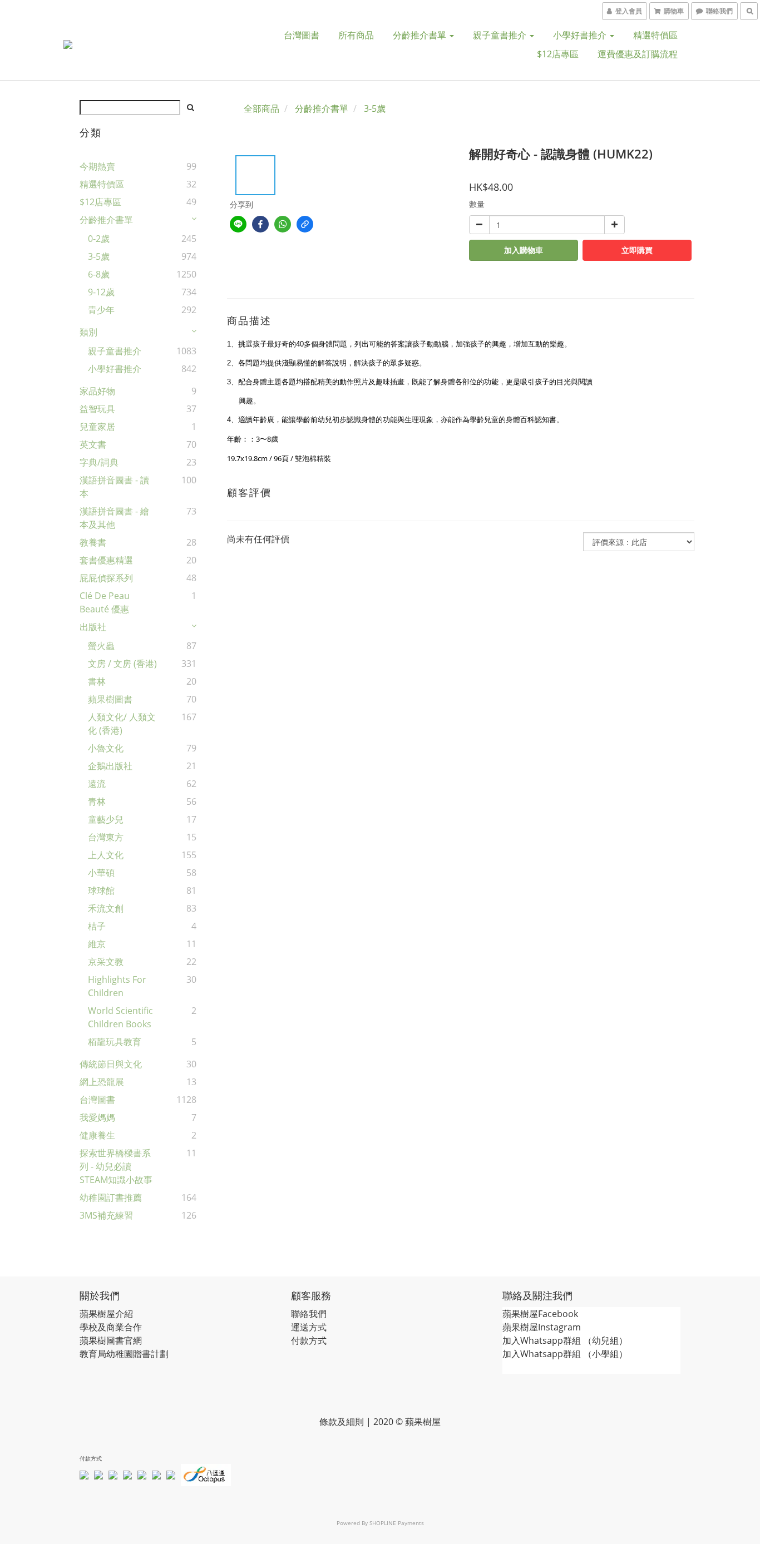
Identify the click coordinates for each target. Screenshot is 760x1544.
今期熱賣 (97, 166)
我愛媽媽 (97, 1117)
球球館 (101, 890)
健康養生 (97, 1135)
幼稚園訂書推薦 (111, 1197)
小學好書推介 (581, 35)
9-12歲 (101, 292)
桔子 (97, 926)
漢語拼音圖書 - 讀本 (114, 486)
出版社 (93, 627)
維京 (97, 944)
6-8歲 (99, 274)
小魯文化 (106, 748)
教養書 (93, 542)
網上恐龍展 (102, 1082)
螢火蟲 (101, 646)
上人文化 (106, 855)
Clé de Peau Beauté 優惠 (105, 602)
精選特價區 (655, 35)
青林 (97, 801)
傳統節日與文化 (111, 1064)
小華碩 (101, 873)
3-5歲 (99, 256)
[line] (238, 224)
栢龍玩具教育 (114, 1042)
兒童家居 (97, 426)
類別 (88, 332)
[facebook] (260, 224)
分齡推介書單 (420, 35)
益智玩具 (97, 409)
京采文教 (106, 962)
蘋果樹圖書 (110, 699)
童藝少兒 (106, 819)
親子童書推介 (501, 35)
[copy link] (305, 224)
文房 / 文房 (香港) (122, 663)
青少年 (101, 310)
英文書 (93, 444)
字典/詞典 (99, 462)
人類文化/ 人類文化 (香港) (122, 723)
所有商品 (356, 35)
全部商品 (261, 108)
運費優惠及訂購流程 (638, 54)
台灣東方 (106, 837)
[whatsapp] (282, 224)
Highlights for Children (117, 986)
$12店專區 (558, 54)
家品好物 (97, 391)
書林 (97, 681)
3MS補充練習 (106, 1215)
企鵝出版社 (110, 766)
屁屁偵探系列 (106, 578)
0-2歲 (99, 238)
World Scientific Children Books (120, 1017)
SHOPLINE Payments (396, 1523)
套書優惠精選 (106, 560)
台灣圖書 (301, 35)
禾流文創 (106, 908)
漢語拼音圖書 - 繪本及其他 (114, 518)
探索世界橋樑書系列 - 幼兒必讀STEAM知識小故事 (116, 1166)
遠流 (97, 784)
